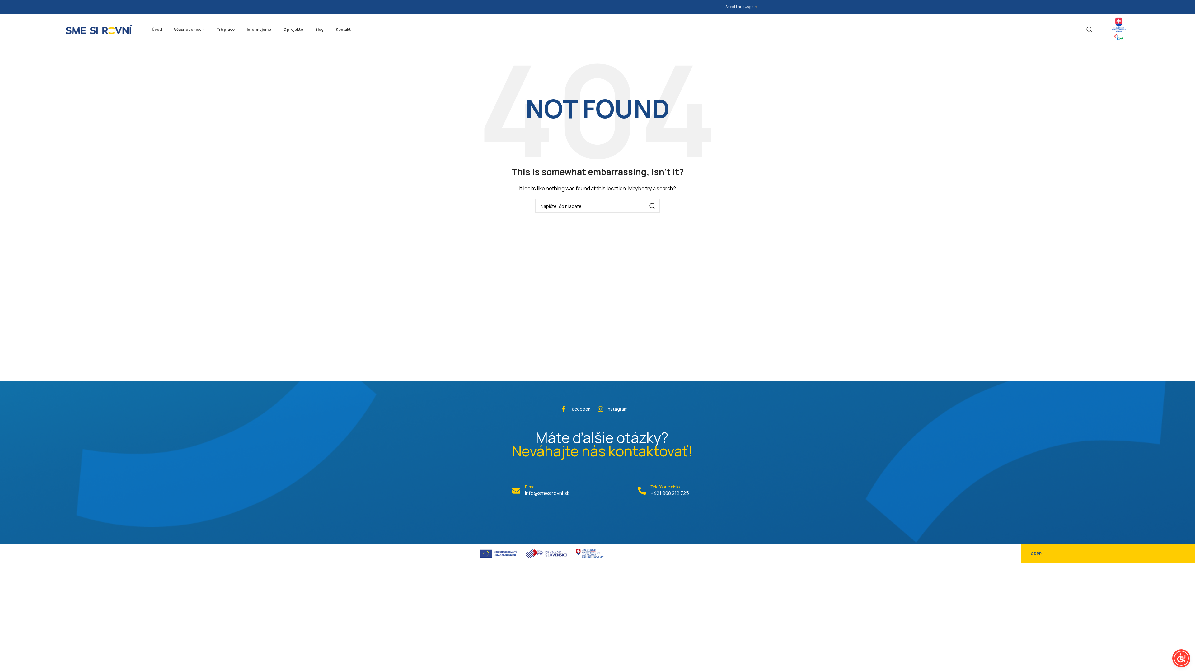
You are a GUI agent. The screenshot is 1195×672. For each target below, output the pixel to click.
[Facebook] (563, 409)
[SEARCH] (652, 206)
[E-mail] (516, 491)
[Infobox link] (1118, 29)
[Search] (1089, 29)
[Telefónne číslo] (642, 491)
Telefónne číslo (665, 486)
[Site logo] (99, 29)
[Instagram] (601, 409)
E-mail (531, 486)
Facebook (580, 409)
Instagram (617, 409)
